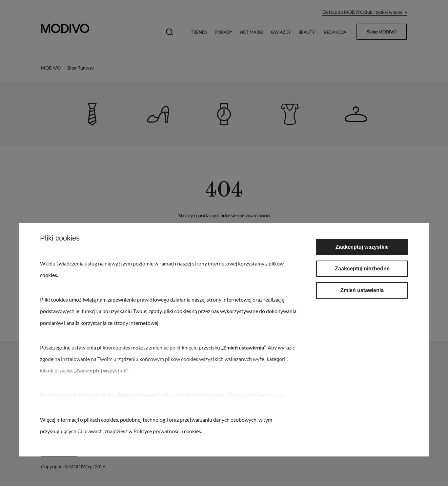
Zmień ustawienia (362, 290)
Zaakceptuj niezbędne (362, 268)
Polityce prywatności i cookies (167, 431)
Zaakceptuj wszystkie (362, 247)
